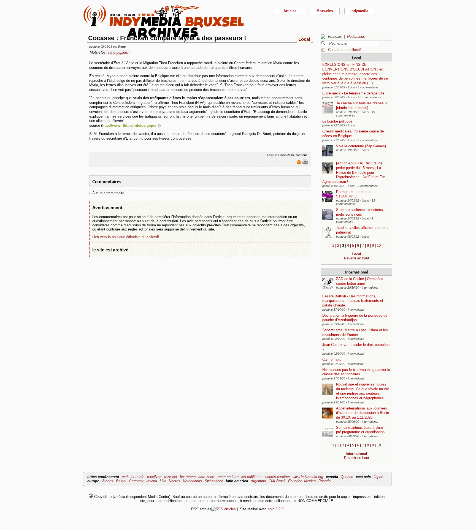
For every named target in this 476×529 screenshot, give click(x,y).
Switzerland (214, 481)
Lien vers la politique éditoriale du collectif (125, 237)
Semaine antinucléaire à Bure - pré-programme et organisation (360, 429)
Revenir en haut (356, 258)
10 (379, 245)
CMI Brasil (277, 481)
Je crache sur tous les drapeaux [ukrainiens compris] (361, 105)
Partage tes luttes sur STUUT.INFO (353, 194)
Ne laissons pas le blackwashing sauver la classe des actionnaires (356, 372)
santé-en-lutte (228, 477)
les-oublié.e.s (252, 477)
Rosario (324, 481)
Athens (107, 481)
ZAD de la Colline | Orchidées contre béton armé (359, 281)
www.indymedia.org (308, 477)
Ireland (151, 481)
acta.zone (206, 477)
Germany (136, 481)
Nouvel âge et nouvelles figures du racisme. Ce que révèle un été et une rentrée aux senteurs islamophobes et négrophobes (362, 391)
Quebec (347, 477)
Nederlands (356, 36)
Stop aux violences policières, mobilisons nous (360, 212)
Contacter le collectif (344, 50)
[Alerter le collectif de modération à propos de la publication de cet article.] (299, 164)
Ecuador (294, 481)
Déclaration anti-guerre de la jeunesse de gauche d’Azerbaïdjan (354, 317)
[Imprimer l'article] (305, 164)
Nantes (174, 481)
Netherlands (192, 481)
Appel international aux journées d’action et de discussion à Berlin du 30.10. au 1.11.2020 (362, 412)
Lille (163, 481)
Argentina (258, 481)
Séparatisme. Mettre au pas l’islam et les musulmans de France (355, 332)
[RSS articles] (223, 509)
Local (356, 57)
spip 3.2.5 (275, 509)
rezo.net (170, 477)
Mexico (310, 481)
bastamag (188, 477)
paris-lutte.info (133, 477)
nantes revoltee (277, 477)
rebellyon (154, 477)
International (356, 271)
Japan (378, 477)
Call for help (331, 359)
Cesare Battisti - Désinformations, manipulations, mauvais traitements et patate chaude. (352, 300)
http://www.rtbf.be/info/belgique (129, 125)
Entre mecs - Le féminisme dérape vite (353, 93)
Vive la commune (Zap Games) (361, 146)
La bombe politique (337, 121)
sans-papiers (118, 52)
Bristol (121, 481)
